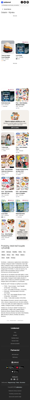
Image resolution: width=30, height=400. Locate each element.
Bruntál (6, 314)
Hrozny (13, 257)
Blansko (13, 311)
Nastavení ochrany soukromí (15, 390)
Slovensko (22, 382)
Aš (8, 314)
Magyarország (11, 382)
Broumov (3, 316)
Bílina (2, 314)
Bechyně (8, 313)
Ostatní (13, 264)
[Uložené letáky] (22, 2)
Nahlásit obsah (15, 338)
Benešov (22, 311)
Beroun (8, 311)
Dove (3, 257)
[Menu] (27, 2)
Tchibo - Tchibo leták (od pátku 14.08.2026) (15, 298)
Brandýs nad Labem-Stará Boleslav (19, 313)
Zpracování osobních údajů (15, 396)
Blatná (22, 309)
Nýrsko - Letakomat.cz (8, 262)
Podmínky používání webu (15, 393)
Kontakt (15, 335)
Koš (13, 255)
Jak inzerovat (15, 354)
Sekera (22, 255)
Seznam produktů (15, 343)
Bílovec (12, 314)
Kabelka (15, 252)
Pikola (17, 255)
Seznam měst (15, 340)
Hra (24, 252)
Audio (7, 257)
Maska (3, 255)
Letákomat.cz (19, 387)
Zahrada (8, 252)
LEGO (3, 252)
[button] (25, 2)
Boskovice (3, 311)
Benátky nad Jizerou (19, 314)
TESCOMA (10, 269)
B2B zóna (15, 357)
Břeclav (17, 311)
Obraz (8, 255)
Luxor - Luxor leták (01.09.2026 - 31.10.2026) (15, 289)
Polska (17, 382)
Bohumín (3, 313)
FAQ (15, 332)
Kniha (20, 252)
